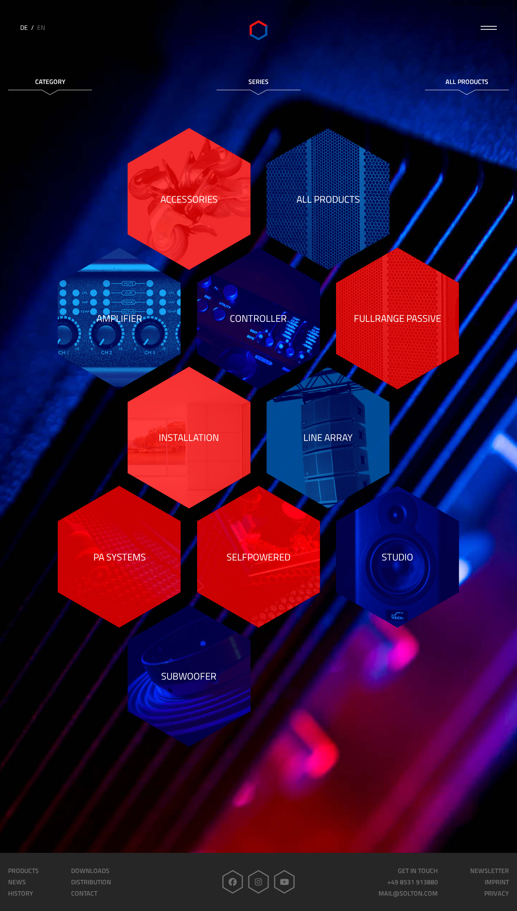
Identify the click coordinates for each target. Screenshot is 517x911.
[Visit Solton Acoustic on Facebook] (232, 882)
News (17, 882)
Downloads (90, 870)
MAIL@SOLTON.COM (408, 893)
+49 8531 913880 (412, 882)
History (20, 893)
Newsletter (489, 870)
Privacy (496, 893)
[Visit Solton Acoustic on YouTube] (284, 882)
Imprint (497, 882)
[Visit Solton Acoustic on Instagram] (258, 882)
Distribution (91, 882)
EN (41, 27)
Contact (84, 893)
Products (23, 870)
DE (24, 27)
